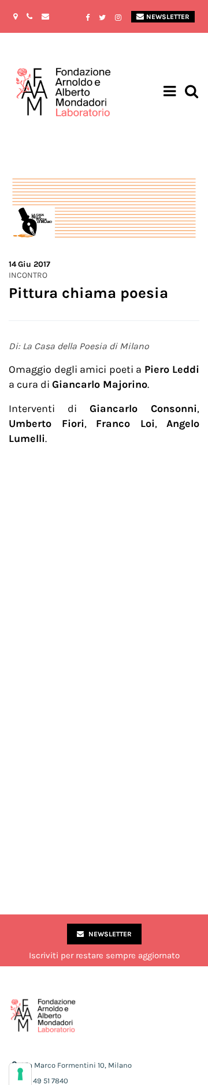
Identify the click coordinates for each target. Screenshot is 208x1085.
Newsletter (168, 17)
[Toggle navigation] (169, 93)
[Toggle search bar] (191, 92)
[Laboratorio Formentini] (32, 92)
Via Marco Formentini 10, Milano (77, 1065)
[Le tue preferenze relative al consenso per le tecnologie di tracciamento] (20, 1074)
